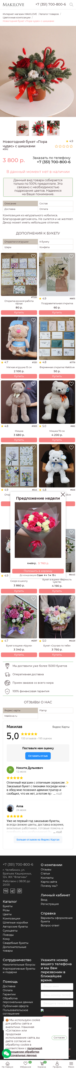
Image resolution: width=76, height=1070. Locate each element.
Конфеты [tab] (44, 247)
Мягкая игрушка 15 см (19, 367)
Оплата (8, 990)
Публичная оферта (15, 1006)
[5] (71, 146)
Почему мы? (49, 886)
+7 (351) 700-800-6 (50, 4)
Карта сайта (49, 881)
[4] (68, 146)
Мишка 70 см (57, 431)
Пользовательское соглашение (15, 1011)
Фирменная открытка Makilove (57, 367)
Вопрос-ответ (50, 925)
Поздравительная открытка (57, 303)
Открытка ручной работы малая (19, 302)
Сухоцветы (10, 930)
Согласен (59, 1037)
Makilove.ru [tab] (10, 716)
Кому (6, 939)
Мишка (19, 431)
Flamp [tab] (43, 710)
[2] (60, 146)
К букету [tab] (44, 241)
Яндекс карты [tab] (12, 710)
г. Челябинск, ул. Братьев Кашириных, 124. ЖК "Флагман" (17, 873)
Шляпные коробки (15, 922)
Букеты (8, 906)
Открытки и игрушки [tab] (16, 241)
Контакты (47, 877)
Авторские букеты (15, 926)
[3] (64, 146)
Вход (44, 899)
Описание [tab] (10, 203)
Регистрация (50, 904)
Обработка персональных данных (18, 1000)
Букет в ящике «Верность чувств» (57, 580)
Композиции (11, 918)
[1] (56, 146)
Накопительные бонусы (19, 964)
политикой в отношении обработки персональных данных (24, 1052)
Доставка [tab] (9, 209)
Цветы (7, 914)
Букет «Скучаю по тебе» (57, 645)
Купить (19, 312)
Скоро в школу (19, 581)
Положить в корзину (38, 571)
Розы (6, 910)
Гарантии (9, 994)
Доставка (9, 986)
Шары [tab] (7, 247)
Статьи (45, 873)
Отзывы (46, 869)
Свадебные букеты (15, 943)
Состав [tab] (43, 203)
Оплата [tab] (43, 209)
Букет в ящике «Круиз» (19, 645)
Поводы (8, 935)
